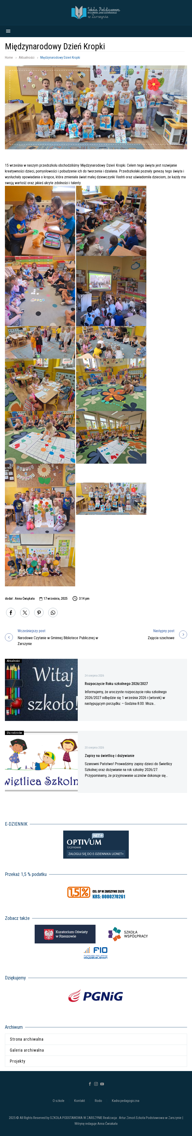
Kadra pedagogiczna (125, 1101)
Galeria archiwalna (27, 1050)
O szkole (58, 1101)
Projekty (18, 1061)
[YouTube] (102, 1084)
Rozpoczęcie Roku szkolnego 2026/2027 (116, 683)
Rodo (98, 1101)
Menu (8, 31)
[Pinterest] (39, 612)
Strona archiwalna (27, 1039)
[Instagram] (96, 1084)
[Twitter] (25, 612)
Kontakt (79, 1101)
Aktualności (26, 57)
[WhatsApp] (53, 612)
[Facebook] (10, 612)
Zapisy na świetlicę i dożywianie (109, 755)
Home (9, 57)
